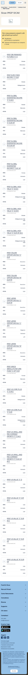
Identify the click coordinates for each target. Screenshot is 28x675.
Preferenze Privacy (13, 666)
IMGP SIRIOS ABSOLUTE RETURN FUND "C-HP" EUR (14, 369)
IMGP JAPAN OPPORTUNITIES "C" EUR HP (14, 300)
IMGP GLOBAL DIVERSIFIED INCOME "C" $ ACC (14, 98)
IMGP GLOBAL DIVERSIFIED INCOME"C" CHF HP (14, 166)
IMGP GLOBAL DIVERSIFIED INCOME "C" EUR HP (14, 120)
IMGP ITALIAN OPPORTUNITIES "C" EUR (14, 255)
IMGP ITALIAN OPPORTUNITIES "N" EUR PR (14, 278)
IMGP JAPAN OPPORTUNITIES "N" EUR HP (14, 346)
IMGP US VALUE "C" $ (14, 480)
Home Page (4, 7)
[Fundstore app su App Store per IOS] (14, 627)
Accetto (14, 671)
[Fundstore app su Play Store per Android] (14, 630)
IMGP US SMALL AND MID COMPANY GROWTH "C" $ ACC (14, 434)
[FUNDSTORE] (2, 2)
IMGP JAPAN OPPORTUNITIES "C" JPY (14, 323)
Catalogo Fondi (22, 7)
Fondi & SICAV (12, 7)
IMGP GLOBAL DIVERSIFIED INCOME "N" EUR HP (14, 143)
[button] (25, 2)
